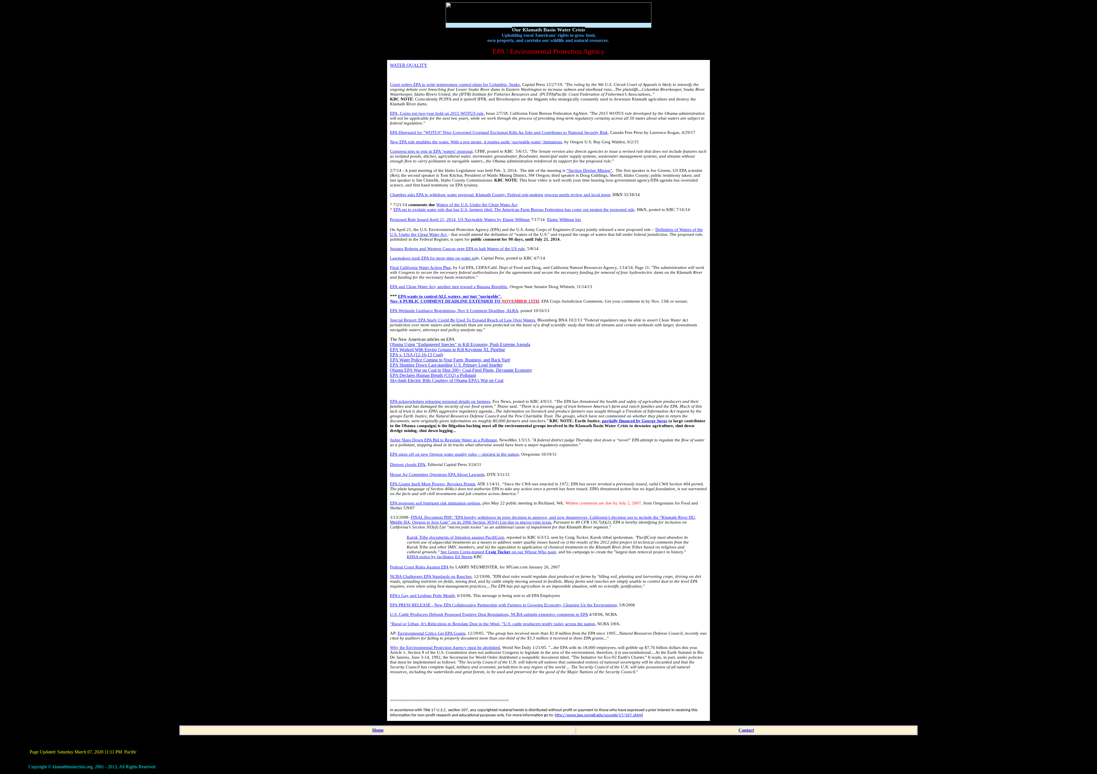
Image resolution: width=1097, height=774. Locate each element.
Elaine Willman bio (564, 219)
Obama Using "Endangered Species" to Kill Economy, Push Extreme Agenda (460, 344)
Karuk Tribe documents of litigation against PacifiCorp (455, 537)
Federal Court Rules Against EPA (419, 567)
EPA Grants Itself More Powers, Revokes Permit (432, 484)
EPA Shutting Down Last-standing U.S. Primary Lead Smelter (446, 365)
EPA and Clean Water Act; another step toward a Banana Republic (448, 286)
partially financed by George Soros (634, 421)
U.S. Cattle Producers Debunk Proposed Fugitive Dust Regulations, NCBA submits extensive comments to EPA (489, 614)
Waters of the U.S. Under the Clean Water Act (476, 204)
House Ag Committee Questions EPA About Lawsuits (437, 474)
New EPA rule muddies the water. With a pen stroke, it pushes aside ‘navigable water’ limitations (476, 142)
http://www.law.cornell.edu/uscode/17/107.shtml (599, 715)
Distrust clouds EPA (407, 464)
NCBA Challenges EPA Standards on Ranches (431, 576)
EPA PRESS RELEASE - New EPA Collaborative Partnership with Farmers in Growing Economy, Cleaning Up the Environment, (504, 605)
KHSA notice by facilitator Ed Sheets (440, 556)
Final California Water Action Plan (420, 267)
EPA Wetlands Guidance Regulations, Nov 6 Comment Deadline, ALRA (454, 310)
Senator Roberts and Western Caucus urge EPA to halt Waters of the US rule (457, 248)
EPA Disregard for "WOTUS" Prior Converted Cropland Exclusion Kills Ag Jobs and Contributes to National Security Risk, (499, 132)
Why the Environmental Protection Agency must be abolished (445, 647)
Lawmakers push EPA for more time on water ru (433, 258)
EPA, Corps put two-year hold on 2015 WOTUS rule (437, 113)
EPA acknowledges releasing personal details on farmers (440, 401)
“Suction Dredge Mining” (589, 170)
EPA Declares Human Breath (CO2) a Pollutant (433, 375)
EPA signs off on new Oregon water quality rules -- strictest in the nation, (455, 454)
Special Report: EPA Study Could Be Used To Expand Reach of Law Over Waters (462, 320)
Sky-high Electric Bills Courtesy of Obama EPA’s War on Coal (446, 380)
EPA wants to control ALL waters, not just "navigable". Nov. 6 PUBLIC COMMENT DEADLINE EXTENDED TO (464, 298)
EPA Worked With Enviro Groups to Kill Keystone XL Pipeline (447, 349)
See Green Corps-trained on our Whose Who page (498, 552)
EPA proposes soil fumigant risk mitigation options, (435, 503)
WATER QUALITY (408, 65)
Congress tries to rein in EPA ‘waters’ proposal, (432, 151)
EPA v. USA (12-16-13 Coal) (416, 354)
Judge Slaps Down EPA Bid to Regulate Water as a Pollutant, (444, 440)
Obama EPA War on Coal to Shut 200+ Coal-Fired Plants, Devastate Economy (461, 370)
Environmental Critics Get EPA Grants (431, 633)
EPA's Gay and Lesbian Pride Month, (423, 595)
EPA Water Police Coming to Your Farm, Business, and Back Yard (450, 359)
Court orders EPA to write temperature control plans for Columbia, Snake (455, 84)
